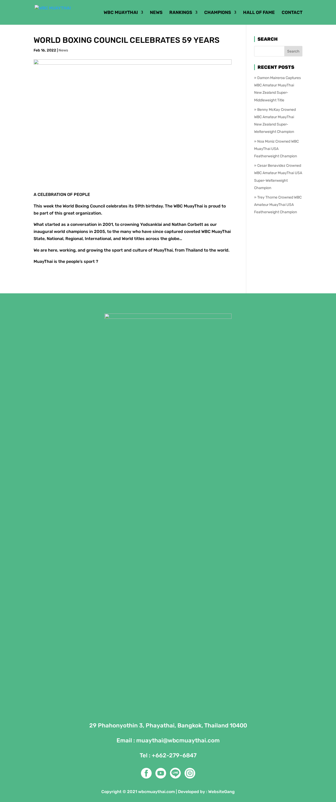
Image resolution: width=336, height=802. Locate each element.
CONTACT (292, 13)
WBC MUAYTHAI (121, 13)
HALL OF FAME (259, 13)
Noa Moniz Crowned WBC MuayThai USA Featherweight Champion (276, 148)
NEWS (156, 13)
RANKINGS (180, 13)
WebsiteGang (221, 791)
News (63, 50)
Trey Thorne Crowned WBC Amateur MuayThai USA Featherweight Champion (278, 204)
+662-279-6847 (174, 755)
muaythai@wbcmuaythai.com (178, 740)
